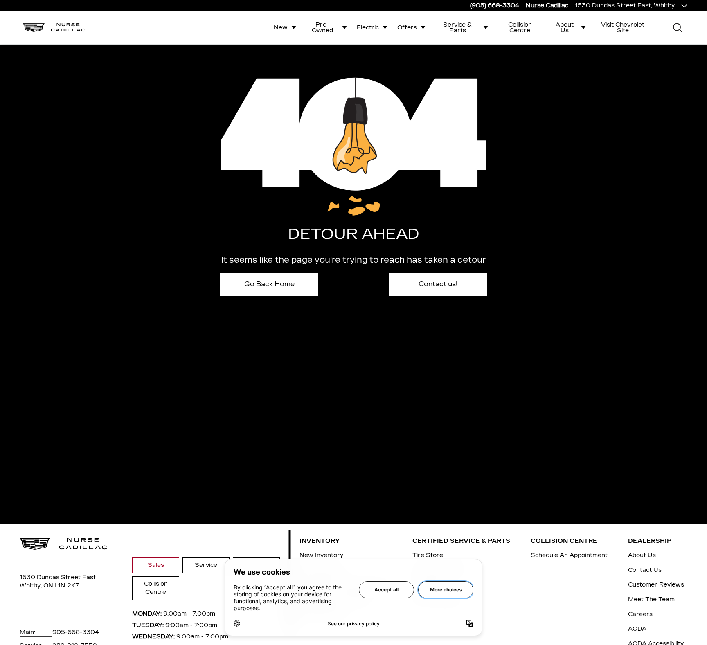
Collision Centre (520, 27)
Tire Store (427, 555)
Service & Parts (457, 27)
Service (206, 565)
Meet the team (651, 599)
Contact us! (438, 284)
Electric (368, 27)
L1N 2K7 (66, 585)
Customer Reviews (656, 584)
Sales (156, 565)
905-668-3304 (75, 632)
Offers (407, 27)
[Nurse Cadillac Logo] (54, 27)
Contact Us (645, 569)
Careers (640, 614)
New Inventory (321, 555)
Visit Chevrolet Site (622, 27)
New (281, 27)
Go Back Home (269, 284)
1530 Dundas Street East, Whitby (625, 5)
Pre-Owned (322, 27)
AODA (637, 628)
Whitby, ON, (37, 585)
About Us (565, 27)
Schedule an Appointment (569, 555)
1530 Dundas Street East (58, 577)
